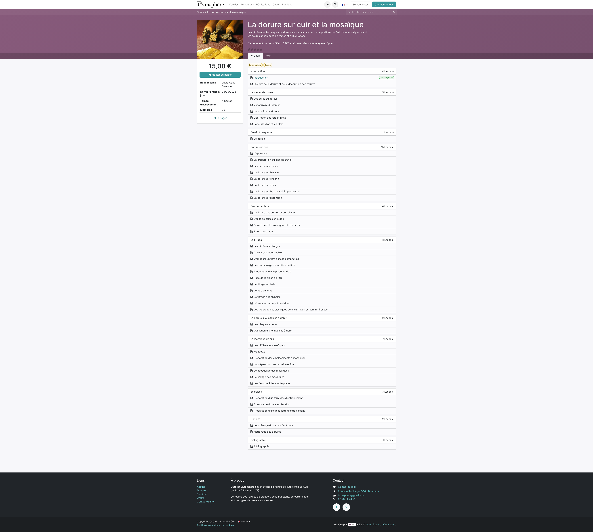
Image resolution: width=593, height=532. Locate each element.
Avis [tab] (268, 55)
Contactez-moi (205, 501)
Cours (200, 12)
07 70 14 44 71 (346, 499)
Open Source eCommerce (381, 524)
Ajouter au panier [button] (221, 74)
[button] (335, 4)
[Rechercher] (394, 12)
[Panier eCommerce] (327, 4)
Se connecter (360, 4)
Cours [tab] (257, 55)
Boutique (202, 494)
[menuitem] (233, 4)
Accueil (201, 486)
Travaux (201, 490)
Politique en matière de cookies (215, 525)
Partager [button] (221, 118)
